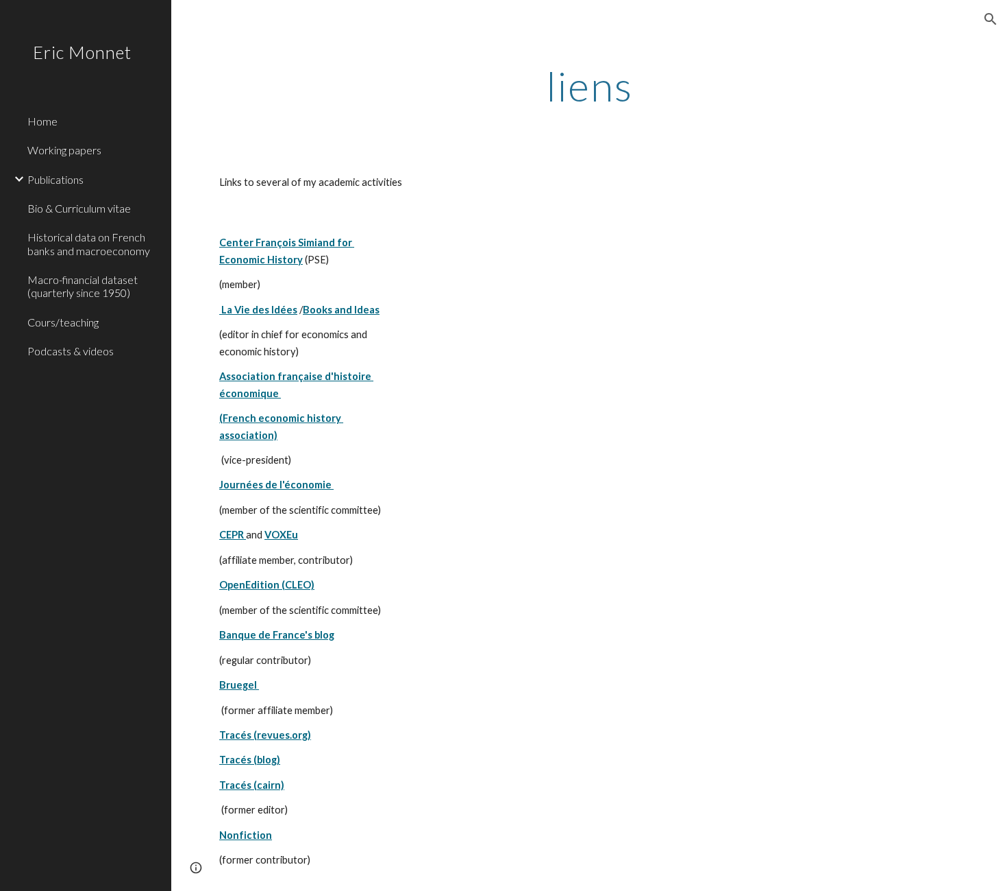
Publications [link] (55, 179)
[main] (589, 86)
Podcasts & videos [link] (70, 350)
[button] (990, 19)
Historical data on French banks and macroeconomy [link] (88, 243)
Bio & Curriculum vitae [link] (79, 208)
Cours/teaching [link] (63, 322)
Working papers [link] (64, 149)
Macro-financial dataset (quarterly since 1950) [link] (82, 286)
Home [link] (42, 121)
